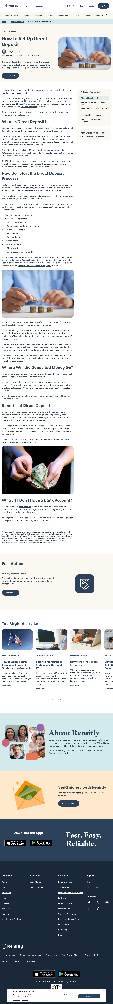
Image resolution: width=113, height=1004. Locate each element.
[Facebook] (89, 902)
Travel (50, 15)
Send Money (10, 76)
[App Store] (15, 843)
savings (33, 376)
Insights (61, 935)
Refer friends (64, 924)
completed (49, 150)
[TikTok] (98, 908)
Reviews (5, 914)
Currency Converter (67, 914)
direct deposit (30, 136)
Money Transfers (11, 15)
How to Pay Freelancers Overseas (84, 663)
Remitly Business (37, 887)
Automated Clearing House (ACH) (17, 153)
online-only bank (57, 517)
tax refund (18, 428)
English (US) (67, 6)
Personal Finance (97, 136)
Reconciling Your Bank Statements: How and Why (49, 665)
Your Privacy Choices (11, 919)
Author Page (11, 592)
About (4, 882)
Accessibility (29, 961)
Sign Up (103, 6)
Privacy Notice (52, 955)
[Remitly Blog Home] (11, 6)
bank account (25, 506)
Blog (4, 887)
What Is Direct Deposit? (89, 98)
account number (13, 257)
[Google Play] (41, 843)
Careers (5, 903)
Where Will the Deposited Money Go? (93, 109)
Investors (6, 908)
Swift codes (63, 887)
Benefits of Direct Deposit (90, 115)
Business (39, 6)
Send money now (69, 803)
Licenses (16, 961)
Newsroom (6, 892)
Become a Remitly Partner (69, 919)
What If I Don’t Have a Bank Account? (91, 120)
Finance (76, 15)
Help (81, 6)
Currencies (38, 15)
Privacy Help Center (93, 955)
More (98, 15)
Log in (91, 6)
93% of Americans (29, 106)
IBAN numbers (64, 908)
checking (23, 376)
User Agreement (9, 955)
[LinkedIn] (89, 908)
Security (5, 961)
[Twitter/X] (98, 902)
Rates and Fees (65, 882)
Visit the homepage (57, 750)
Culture (26, 15)
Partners (62, 898)
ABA (48, 265)
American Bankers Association (31, 265)
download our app (75, 750)
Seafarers (62, 929)
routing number (33, 260)
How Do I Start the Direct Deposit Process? (93, 103)
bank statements (62, 330)
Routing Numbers (66, 903)
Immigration (63, 15)
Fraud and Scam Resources (70, 892)
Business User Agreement (31, 955)
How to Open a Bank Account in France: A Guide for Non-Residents (16, 665)
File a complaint (94, 887)
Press (4, 898)
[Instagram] (107, 902)
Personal (28, 6)
